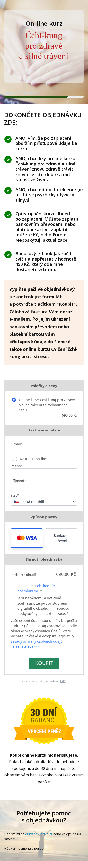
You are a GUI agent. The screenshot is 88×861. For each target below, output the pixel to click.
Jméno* (17, 466)
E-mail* (17, 444)
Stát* (15, 495)
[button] (27, 538)
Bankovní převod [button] (61, 538)
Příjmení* (18, 480)
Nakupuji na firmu (34, 458)
